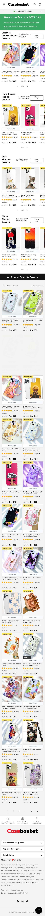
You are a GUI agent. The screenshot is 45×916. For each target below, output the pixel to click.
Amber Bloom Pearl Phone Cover (11, 664)
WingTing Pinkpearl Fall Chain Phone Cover (31, 535)
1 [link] (7, 811)
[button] (4, 4)
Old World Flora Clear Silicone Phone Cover (30, 793)
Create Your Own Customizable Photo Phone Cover (9, 133)
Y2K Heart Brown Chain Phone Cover (31, 621)
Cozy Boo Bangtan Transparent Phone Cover (11, 196)
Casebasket (18, 912)
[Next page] (37, 811)
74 (31, 811)
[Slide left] (17, 86)
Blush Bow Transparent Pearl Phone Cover (10, 321)
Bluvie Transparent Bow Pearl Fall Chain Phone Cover (31, 450)
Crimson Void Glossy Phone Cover (9, 255)
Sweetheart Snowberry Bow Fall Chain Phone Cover (12, 578)
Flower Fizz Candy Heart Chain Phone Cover (31, 707)
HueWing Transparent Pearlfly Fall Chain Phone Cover (11, 750)
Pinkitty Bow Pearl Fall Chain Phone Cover (10, 366)
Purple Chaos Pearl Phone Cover (32, 578)
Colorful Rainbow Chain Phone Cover (31, 366)
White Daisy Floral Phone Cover (32, 750)
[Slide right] (27, 86)
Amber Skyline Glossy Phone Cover (28, 255)
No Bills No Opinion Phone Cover (28, 133)
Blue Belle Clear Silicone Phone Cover (10, 621)
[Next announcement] (41, 11)
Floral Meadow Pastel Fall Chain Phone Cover (11, 72)
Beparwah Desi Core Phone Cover (11, 793)
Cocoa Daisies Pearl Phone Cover (11, 449)
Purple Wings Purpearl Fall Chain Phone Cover (32, 492)
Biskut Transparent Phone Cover (27, 196)
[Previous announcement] (4, 11)
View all (37, 37)
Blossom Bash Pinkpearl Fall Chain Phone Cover (12, 707)
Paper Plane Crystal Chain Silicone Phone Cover (32, 664)
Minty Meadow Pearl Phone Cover (32, 321)
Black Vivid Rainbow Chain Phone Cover (28, 72)
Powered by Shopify (29, 912)
